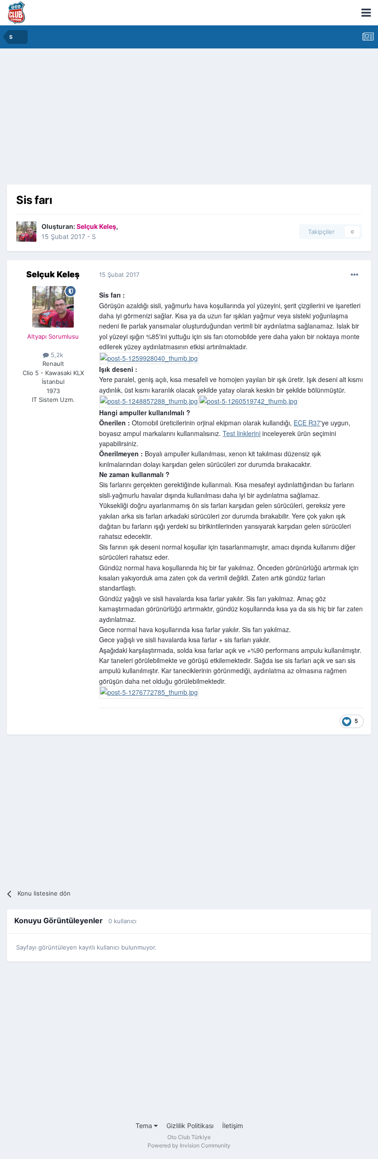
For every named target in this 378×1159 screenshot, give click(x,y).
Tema (145, 1125)
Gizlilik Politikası (189, 1125)
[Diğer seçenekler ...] (354, 275)
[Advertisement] (189, 120)
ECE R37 (307, 422)
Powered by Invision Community (189, 1145)
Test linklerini (241, 433)
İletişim (232, 1125)
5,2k (56, 354)
